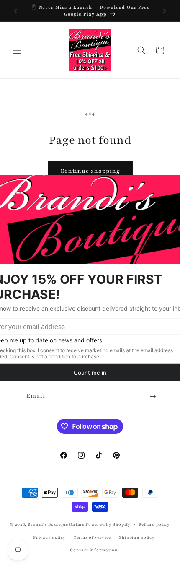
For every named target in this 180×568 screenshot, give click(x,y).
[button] (17, 50)
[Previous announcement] (15, 11)
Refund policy (154, 524)
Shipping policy (137, 537)
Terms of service (92, 537)
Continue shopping (90, 171)
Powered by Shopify (108, 524)
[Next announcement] (164, 11)
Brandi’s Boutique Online (56, 524)
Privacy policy (49, 537)
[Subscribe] (153, 396)
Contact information (94, 549)
